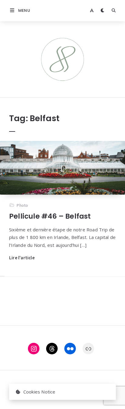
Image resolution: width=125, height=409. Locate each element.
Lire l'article (22, 258)
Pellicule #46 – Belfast (50, 216)
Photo (22, 205)
